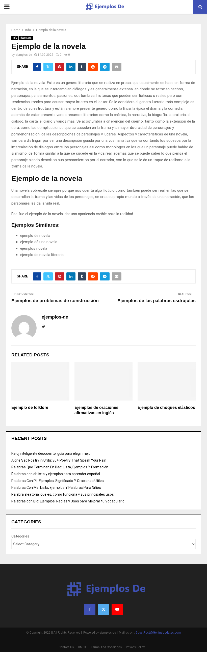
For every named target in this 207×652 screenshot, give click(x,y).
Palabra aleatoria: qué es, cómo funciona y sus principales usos (62, 494)
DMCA (82, 647)
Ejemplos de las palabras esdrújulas (156, 300)
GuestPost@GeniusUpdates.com (158, 632)
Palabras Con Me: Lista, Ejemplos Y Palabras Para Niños (56, 488)
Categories (20, 536)
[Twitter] (103, 609)
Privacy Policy (135, 647)
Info (15, 37)
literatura (26, 37)
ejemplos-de (23, 54)
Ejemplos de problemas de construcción (55, 300)
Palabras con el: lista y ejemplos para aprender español (55, 474)
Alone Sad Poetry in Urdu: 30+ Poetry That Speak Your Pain (58, 460)
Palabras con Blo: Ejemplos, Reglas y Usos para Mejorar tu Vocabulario (67, 501)
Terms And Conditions (106, 647)
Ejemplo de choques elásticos (166, 407)
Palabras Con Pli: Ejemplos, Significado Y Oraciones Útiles (57, 481)
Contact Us (66, 647)
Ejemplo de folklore (29, 407)
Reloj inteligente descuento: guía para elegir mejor (51, 453)
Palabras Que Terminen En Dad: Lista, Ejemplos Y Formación (59, 467)
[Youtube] (117, 609)
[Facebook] (89, 609)
